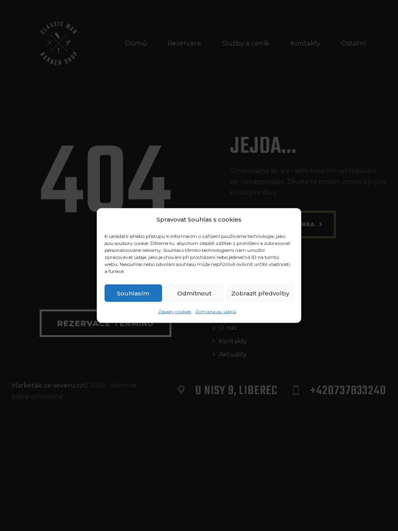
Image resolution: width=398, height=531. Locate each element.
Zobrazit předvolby (260, 293)
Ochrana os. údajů (215, 311)
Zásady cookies (174, 311)
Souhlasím (133, 293)
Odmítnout (194, 293)
